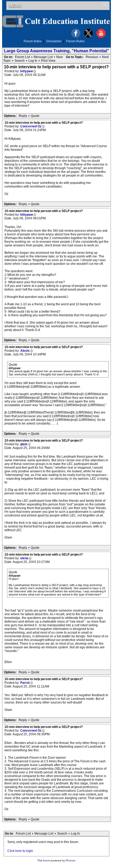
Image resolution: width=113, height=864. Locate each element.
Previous (92, 57)
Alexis (25, 351)
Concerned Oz (31, 126)
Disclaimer (53, 41)
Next (105, 57)
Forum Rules (75, 41)
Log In (32, 61)
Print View (48, 61)
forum (46, 860)
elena (24, 558)
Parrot (25, 683)
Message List (43, 57)
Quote (35, 116)
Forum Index (33, 41)
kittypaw (27, 71)
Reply (23, 116)
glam (24, 444)
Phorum (70, 860)
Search (19, 61)
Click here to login (20, 851)
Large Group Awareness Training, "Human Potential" (56, 51)
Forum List (22, 57)
